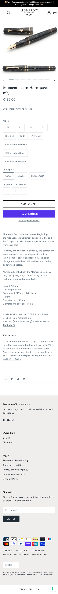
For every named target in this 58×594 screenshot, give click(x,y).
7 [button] (47, 79)
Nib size (7, 121)
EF (8, 127)
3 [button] (23, 79)
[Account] (48, 13)
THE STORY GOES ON (12, 555)
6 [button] (41, 79)
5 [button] (35, 79)
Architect (36, 136)
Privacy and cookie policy (15, 469)
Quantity (14, 184)
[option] (29, 48)
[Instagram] (13, 420)
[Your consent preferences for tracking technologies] (53, 589)
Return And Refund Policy (15, 460)
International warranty (14, 474)
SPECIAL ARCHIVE (39, 555)
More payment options (29, 221)
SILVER (21, 176)
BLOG (26, 555)
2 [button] (17, 79)
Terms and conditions (13, 465)
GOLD (8, 176)
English (8, 565)
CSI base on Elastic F (15, 161)
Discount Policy (10, 479)
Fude (22, 136)
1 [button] (11, 79)
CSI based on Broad (15, 153)
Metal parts (8, 169)
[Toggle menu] (3, 13)
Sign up (11, 519)
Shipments (8, 442)
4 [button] (29, 79)
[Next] (54, 80)
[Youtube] (8, 420)
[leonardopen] (29, 12)
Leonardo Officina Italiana (19, 109)
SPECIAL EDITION (38, 551)
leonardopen (15, 572)
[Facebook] (4, 420)
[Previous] (3, 80)
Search (6, 438)
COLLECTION (21, 551)
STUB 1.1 (9, 136)
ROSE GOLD (37, 176)
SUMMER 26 (8, 551)
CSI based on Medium (16, 144)
